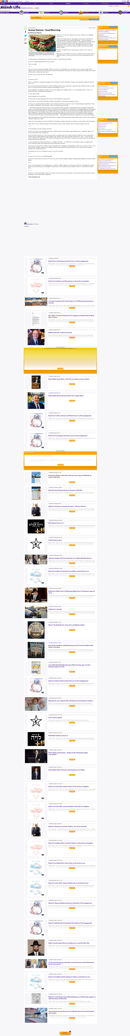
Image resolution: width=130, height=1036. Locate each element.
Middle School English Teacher (105, 93)
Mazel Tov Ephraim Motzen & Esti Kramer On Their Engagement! (68, 681)
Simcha (115, 27)
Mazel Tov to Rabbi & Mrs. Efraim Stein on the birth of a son (66, 863)
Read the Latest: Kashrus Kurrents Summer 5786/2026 (65, 490)
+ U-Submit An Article (93, 19)
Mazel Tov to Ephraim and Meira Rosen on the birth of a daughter (68, 281)
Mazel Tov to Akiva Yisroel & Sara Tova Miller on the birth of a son (68, 571)
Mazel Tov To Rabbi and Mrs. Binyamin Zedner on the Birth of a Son (69, 977)
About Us (27, 1)
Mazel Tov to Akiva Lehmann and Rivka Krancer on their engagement (69, 415)
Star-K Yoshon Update (55, 717)
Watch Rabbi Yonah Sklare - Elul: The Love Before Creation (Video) (68, 379)
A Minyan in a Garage (55, 609)
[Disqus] (60, 204)
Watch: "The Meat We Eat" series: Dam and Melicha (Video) (66, 625)
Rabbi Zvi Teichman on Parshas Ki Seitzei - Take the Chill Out (67, 506)
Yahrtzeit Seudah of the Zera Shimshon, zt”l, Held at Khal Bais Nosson (70, 558)
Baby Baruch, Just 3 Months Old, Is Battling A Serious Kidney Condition (70, 701)
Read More (72, 266)
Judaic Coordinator (103, 91)
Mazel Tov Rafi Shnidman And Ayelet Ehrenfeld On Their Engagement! (70, 923)
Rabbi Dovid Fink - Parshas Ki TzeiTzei (60, 332)
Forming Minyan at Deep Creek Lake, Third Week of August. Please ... (107, 169)
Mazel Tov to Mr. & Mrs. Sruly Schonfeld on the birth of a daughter (68, 806)
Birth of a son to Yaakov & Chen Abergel (107, 30)
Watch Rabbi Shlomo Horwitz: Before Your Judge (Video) (66, 396)
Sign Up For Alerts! (84, 19)
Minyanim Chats (102, 126)
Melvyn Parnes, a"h (103, 49)
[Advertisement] (60, 183)
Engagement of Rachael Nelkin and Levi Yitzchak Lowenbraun (108, 38)
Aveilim (115, 46)
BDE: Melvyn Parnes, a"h (56, 523)
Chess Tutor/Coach (103, 124)
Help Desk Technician (103, 86)
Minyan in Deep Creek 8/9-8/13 (105, 123)
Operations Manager (103, 89)
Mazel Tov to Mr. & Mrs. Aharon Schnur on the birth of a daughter (68, 786)
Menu (125, 1)
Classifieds (85, 3)
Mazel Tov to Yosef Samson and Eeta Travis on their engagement (68, 261)
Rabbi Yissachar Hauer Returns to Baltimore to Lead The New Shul (68, 943)
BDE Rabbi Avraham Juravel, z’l (58, 735)
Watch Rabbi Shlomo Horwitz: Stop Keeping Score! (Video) (66, 770)
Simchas (51, 3)
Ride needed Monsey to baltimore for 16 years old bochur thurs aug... (108, 166)
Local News (36, 17)
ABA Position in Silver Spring (105, 129)
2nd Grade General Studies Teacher (106, 88)
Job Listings (101, 83)
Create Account (19, 1)
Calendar (3, 3)
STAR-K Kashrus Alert (55, 540)
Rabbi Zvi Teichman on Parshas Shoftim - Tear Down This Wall (67, 826)
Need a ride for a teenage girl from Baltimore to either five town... (106, 160)
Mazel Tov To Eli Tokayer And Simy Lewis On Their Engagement (67, 436)
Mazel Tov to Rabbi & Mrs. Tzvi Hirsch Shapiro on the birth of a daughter (70, 843)
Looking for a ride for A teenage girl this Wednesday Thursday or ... (107, 163)
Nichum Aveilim (104, 3)
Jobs (35, 3)
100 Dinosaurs (102, 128)
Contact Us (126, 3)
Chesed (19, 3)
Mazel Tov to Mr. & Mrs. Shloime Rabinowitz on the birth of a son (68, 883)
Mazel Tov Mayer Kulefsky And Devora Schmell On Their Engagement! (70, 903)
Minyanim (68, 3)
